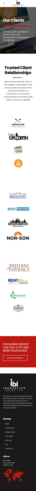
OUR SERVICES (9, 428)
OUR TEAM (8, 440)
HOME (7, 424)
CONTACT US (9, 449)
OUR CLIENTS (9, 436)
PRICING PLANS (10, 432)
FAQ (6, 445)
